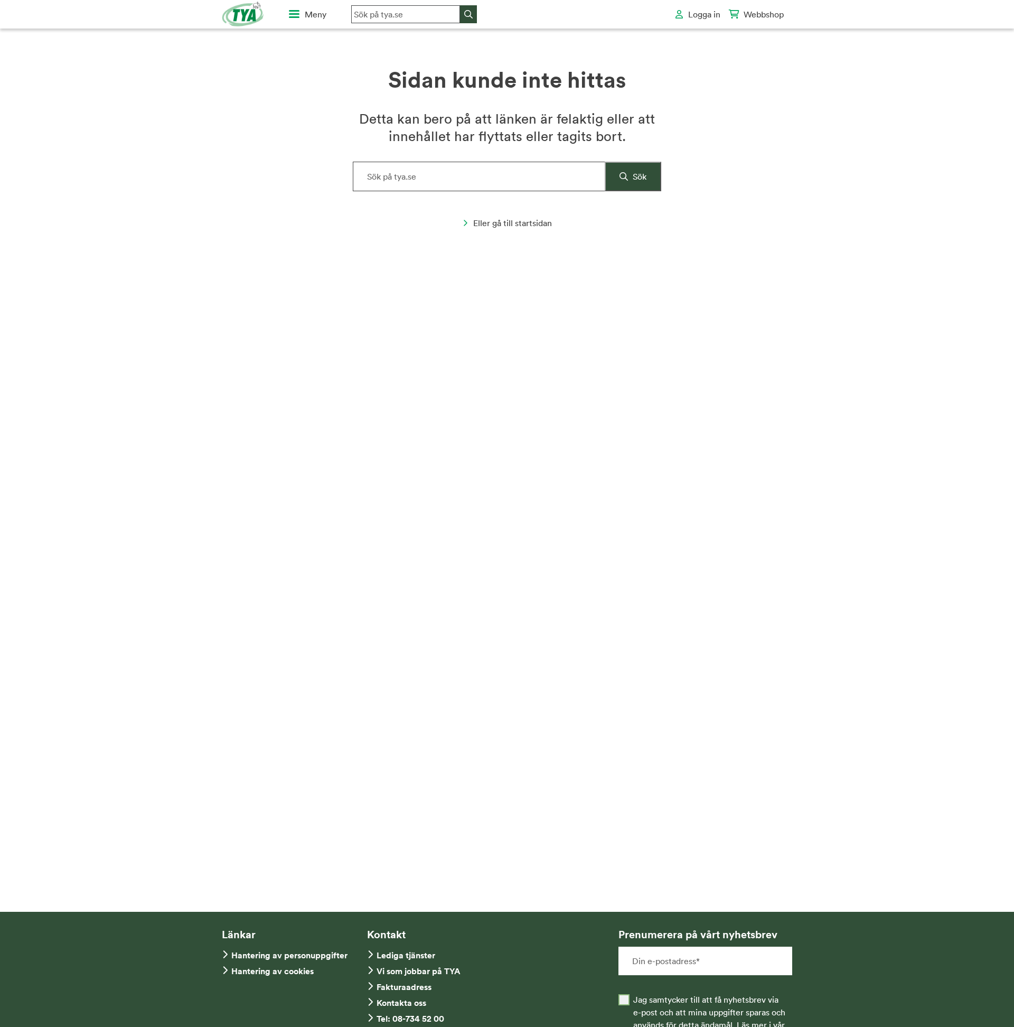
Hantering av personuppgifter (289, 955)
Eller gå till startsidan (512, 223)
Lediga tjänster (406, 955)
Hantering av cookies (272, 971)
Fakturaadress (404, 987)
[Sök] (468, 14)
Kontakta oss (401, 1003)
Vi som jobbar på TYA (419, 971)
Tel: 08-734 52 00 (410, 1018)
